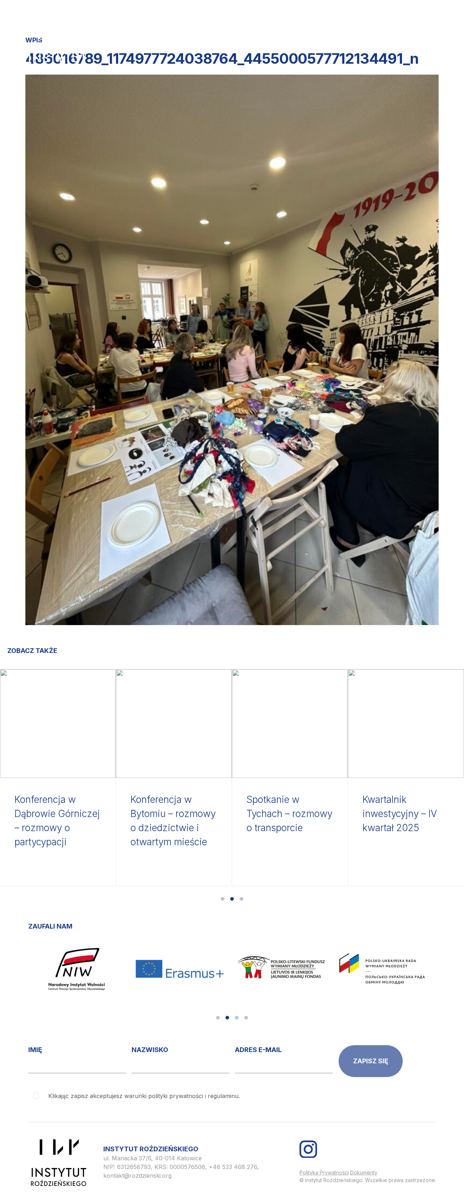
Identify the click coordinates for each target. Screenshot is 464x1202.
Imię (35, 1050)
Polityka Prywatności (324, 1172)
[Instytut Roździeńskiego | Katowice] (57, 47)
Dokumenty (363, 1172)
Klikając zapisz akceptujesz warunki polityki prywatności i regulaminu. (144, 1096)
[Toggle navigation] (424, 28)
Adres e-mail (258, 1050)
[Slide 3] (241, 899)
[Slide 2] (232, 899)
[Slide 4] (246, 1017)
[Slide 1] (222, 899)
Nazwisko (150, 1050)
